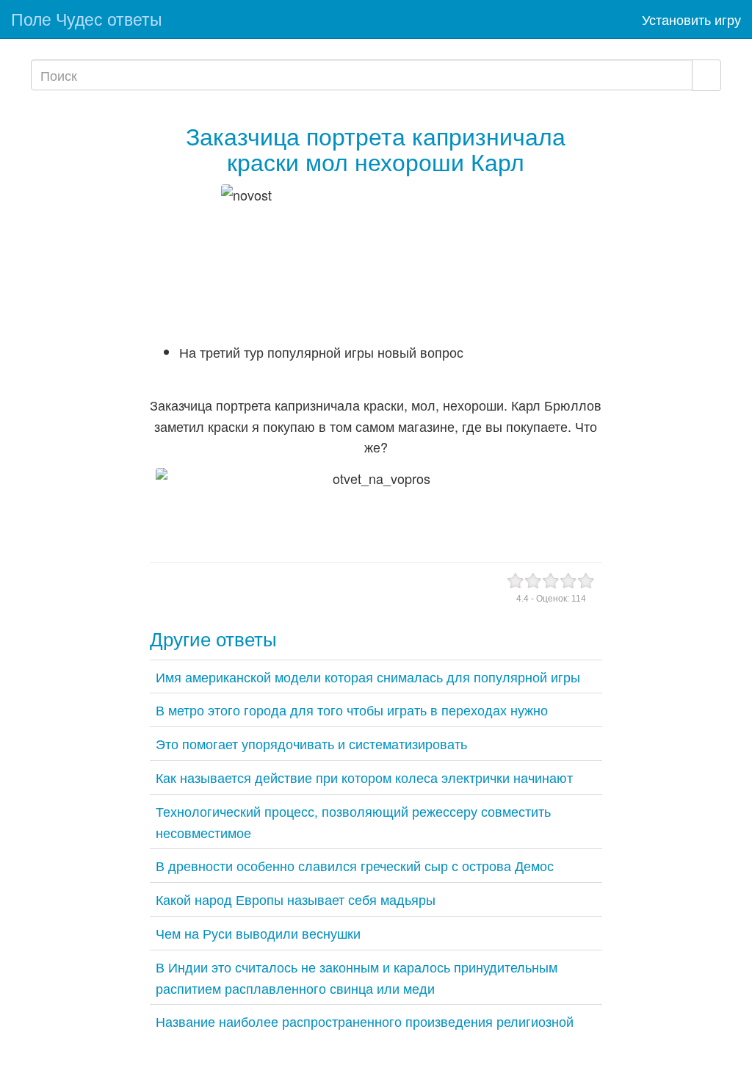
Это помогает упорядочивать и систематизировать (311, 743)
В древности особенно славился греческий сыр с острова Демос (355, 865)
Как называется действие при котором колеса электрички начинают (364, 777)
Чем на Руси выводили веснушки (258, 932)
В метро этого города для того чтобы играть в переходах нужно (352, 709)
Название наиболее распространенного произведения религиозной (365, 1021)
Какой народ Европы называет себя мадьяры (295, 899)
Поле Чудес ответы (86, 19)
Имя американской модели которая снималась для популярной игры (368, 676)
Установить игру (691, 19)
